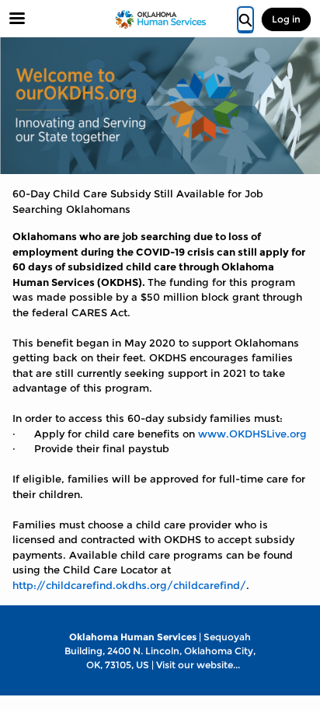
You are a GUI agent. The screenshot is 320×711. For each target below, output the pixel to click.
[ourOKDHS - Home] (160, 19)
